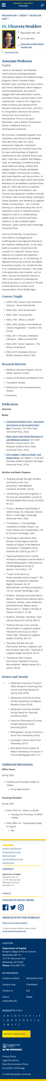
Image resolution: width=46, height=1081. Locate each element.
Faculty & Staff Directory (11, 848)
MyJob (29, 996)
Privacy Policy (9, 1056)
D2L (28, 990)
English (23, 6)
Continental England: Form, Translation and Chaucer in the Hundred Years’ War (25, 425)
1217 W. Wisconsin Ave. (14, 958)
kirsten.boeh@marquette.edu (14, 931)
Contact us (7, 990)
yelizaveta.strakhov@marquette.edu (32, 45)
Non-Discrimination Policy (15, 1064)
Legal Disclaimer (10, 1060)
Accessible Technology (13, 1068)
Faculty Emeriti (8, 863)
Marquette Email (34, 978)
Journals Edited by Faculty (12, 859)
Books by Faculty (9, 856)
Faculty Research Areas (11, 852)
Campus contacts (10, 978)
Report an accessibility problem (14, 923)
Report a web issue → (16, 1033)
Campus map (9, 984)
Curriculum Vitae (11, 52)
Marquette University (23, 3)
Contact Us (6, 893)
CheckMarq (31, 984)
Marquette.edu (9, 15)
